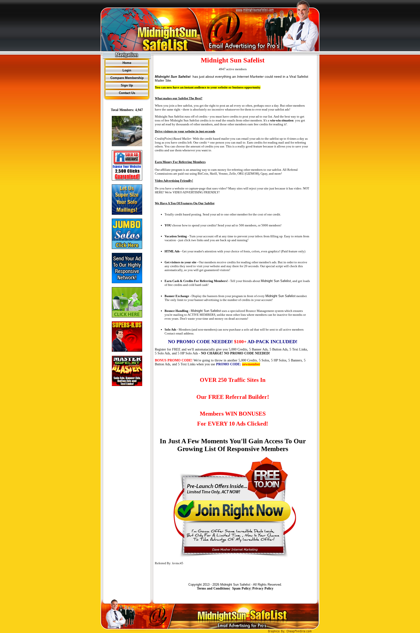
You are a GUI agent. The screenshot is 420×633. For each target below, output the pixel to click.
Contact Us (127, 93)
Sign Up (127, 85)
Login (126, 70)
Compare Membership (127, 78)
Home (126, 63)
